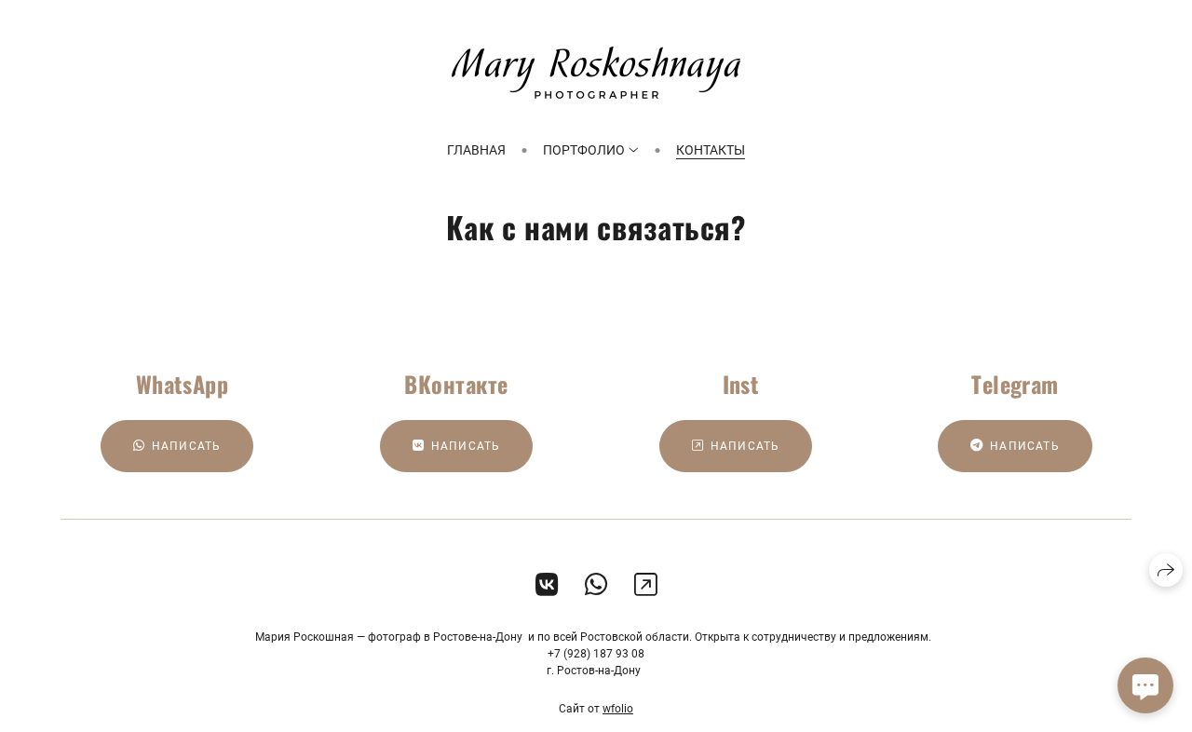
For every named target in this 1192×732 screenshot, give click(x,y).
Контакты (710, 149)
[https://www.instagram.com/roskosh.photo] (645, 585)
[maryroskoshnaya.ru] (596, 73)
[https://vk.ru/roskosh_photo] (547, 585)
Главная (476, 149)
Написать (187, 446)
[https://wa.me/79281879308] (596, 585)
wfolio (618, 708)
